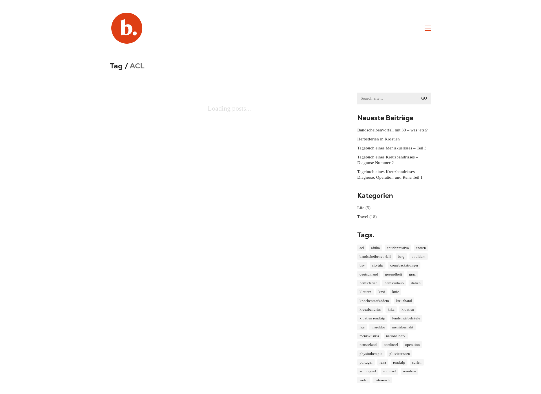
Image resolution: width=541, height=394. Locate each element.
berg (401, 256)
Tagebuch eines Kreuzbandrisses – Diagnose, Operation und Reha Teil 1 (390, 174)
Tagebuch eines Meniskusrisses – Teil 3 (392, 148)
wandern (409, 371)
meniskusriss (369, 336)
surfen (417, 362)
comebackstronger (404, 265)
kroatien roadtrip (372, 318)
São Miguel (368, 371)
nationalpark (395, 336)
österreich (382, 380)
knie (395, 292)
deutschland (369, 274)
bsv (362, 265)
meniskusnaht (402, 327)
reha (383, 362)
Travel (362, 216)
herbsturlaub (394, 283)
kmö (381, 292)
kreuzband (404, 301)
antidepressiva (398, 248)
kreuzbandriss (370, 309)
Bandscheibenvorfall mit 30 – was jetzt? (392, 130)
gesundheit (393, 274)
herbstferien (369, 283)
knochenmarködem (374, 301)
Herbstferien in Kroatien (378, 139)
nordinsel (391, 344)
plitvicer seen (399, 354)
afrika (375, 248)
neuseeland (368, 344)
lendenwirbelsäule (406, 318)
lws (362, 327)
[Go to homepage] (127, 28)
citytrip (377, 265)
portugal (366, 362)
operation (412, 344)
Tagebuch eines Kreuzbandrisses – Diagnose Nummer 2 (387, 160)
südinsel (389, 371)
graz (412, 274)
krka (391, 309)
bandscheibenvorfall (375, 256)
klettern (365, 292)
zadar (364, 380)
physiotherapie (371, 354)
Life (360, 207)
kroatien (408, 309)
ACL (362, 248)
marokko (378, 327)
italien (416, 283)
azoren (421, 248)
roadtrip (399, 362)
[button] (428, 28)
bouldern (418, 256)
